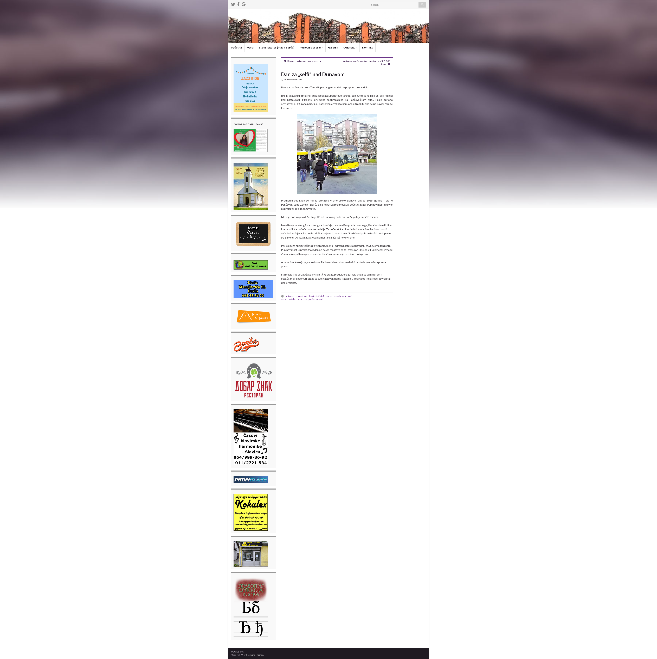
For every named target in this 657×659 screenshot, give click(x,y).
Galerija (333, 47)
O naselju (349, 47)
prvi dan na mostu (297, 299)
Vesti (250, 47)
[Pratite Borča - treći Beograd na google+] (244, 3)
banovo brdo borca (335, 296)
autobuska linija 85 (314, 296)
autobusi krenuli (294, 296)
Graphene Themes (254, 655)
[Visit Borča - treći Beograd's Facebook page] (238, 3)
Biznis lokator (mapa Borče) (276, 47)
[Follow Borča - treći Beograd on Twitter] (233, 3)
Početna (236, 47)
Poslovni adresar (311, 47)
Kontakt (367, 47)
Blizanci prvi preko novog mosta (304, 61)
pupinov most (315, 299)
